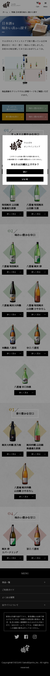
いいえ (25, 179)
